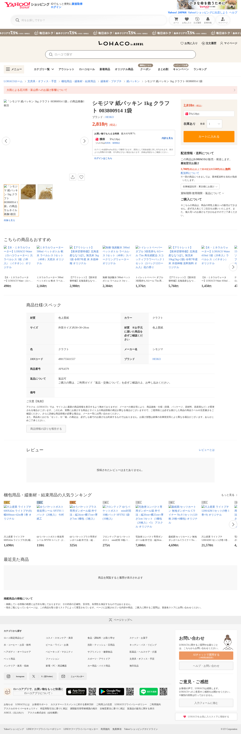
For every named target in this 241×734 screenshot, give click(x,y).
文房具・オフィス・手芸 (41, 81)
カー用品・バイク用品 (99, 666)
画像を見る (9, 220)
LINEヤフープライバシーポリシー (44, 729)
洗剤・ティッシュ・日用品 (101, 645)
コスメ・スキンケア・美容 (59, 638)
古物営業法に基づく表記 (112, 708)
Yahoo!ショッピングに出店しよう (208, 12)
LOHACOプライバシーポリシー (131, 704)
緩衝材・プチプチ (111, 81)
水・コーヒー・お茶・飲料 (17, 645)
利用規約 (105, 729)
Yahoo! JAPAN (177, 12)
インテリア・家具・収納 (16, 666)
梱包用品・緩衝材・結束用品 (78, 81)
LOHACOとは (22, 704)
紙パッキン (133, 81)
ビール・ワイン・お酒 (57, 645)
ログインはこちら (103, 158)
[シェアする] (72, 177)
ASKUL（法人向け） (14, 712)
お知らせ (8, 704)
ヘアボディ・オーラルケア (17, 652)
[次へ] (84, 141)
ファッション (52, 659)
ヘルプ (233, 12)
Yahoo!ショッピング (14, 729)
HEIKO (109, 117)
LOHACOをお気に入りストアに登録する (208, 716)
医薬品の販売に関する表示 (140, 708)
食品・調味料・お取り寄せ (101, 638)
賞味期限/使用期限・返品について (201, 193)
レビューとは (207, 450)
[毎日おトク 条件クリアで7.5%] (120, 32)
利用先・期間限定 (112, 143)
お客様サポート (40, 704)
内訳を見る (167, 138)
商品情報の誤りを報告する (46, 428)
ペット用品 (9, 659)
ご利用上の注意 (104, 704)
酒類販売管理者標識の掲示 (83, 708)
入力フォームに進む (206, 703)
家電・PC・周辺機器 (56, 666)
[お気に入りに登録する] (81, 177)
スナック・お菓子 (139, 638)
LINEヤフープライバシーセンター (81, 729)
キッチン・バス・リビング (143, 645)
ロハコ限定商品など (14, 638)
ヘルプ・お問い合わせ (206, 665)
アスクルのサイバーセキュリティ (21, 708)
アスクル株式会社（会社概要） (43, 712)
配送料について (190, 173)
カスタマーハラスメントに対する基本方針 (72, 704)
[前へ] (6, 141)
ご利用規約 (155, 704)
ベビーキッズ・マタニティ (59, 652)
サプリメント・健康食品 (100, 652)
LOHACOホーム (13, 81)
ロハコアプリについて (37, 693)
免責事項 (116, 729)
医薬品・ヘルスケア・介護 (143, 652)
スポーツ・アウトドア (99, 659)
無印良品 (134, 666)
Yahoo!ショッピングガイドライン (141, 729)
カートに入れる (209, 136)
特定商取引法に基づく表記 (53, 708)
